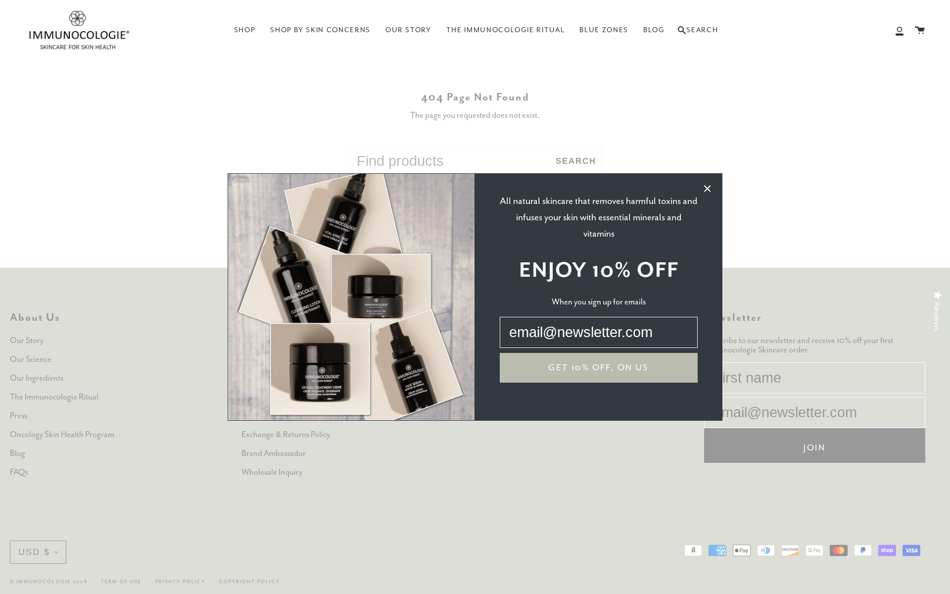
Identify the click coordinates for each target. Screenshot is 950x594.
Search (697, 33)
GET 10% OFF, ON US (598, 368)
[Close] (707, 188)
